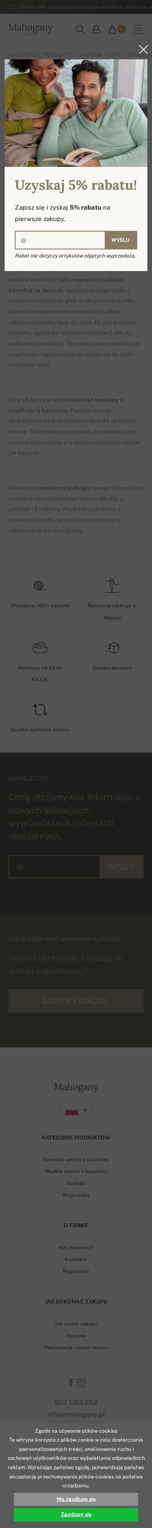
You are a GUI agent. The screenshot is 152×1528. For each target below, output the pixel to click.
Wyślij (120, 240)
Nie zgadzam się (76, 1499)
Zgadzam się (76, 1514)
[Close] (141, 49)
